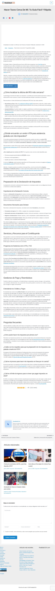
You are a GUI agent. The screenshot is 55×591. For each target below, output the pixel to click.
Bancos (1, 547)
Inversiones (2, 553)
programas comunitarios (8, 263)
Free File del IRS (22, 366)
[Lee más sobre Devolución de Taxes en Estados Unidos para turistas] (15, 478)
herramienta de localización (9, 253)
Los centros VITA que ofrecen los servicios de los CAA (31, 170)
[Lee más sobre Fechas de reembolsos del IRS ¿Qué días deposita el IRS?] (15, 455)
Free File (40, 64)
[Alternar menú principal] (51, 2)
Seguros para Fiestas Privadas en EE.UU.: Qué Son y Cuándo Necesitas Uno (26, 565)
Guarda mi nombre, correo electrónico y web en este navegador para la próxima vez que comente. (26, 531)
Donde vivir (2, 558)
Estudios (2, 559)
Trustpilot (2, 573)
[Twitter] (6, 18)
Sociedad (2, 555)
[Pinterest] (9, 18)
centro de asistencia (27, 78)
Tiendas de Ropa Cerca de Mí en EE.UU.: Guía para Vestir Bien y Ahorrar (26, 557)
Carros (1, 548)
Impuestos (12, 468)
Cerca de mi (2, 550)
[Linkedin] (12, 18)
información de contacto (38, 268)
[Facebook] (3, 18)
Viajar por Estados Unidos (5, 566)
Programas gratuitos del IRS (36, 226)
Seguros (2, 564)
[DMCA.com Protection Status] (3, 569)
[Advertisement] (27, 35)
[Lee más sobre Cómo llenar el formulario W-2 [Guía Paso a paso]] (39, 455)
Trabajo (1, 556)
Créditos (2, 552)
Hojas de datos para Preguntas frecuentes (22, 357)
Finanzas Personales (16, 491)
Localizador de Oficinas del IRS (26, 103)
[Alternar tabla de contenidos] (14, 86)
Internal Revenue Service (9, 315)
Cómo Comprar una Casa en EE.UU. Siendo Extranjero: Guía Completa (26, 552)
